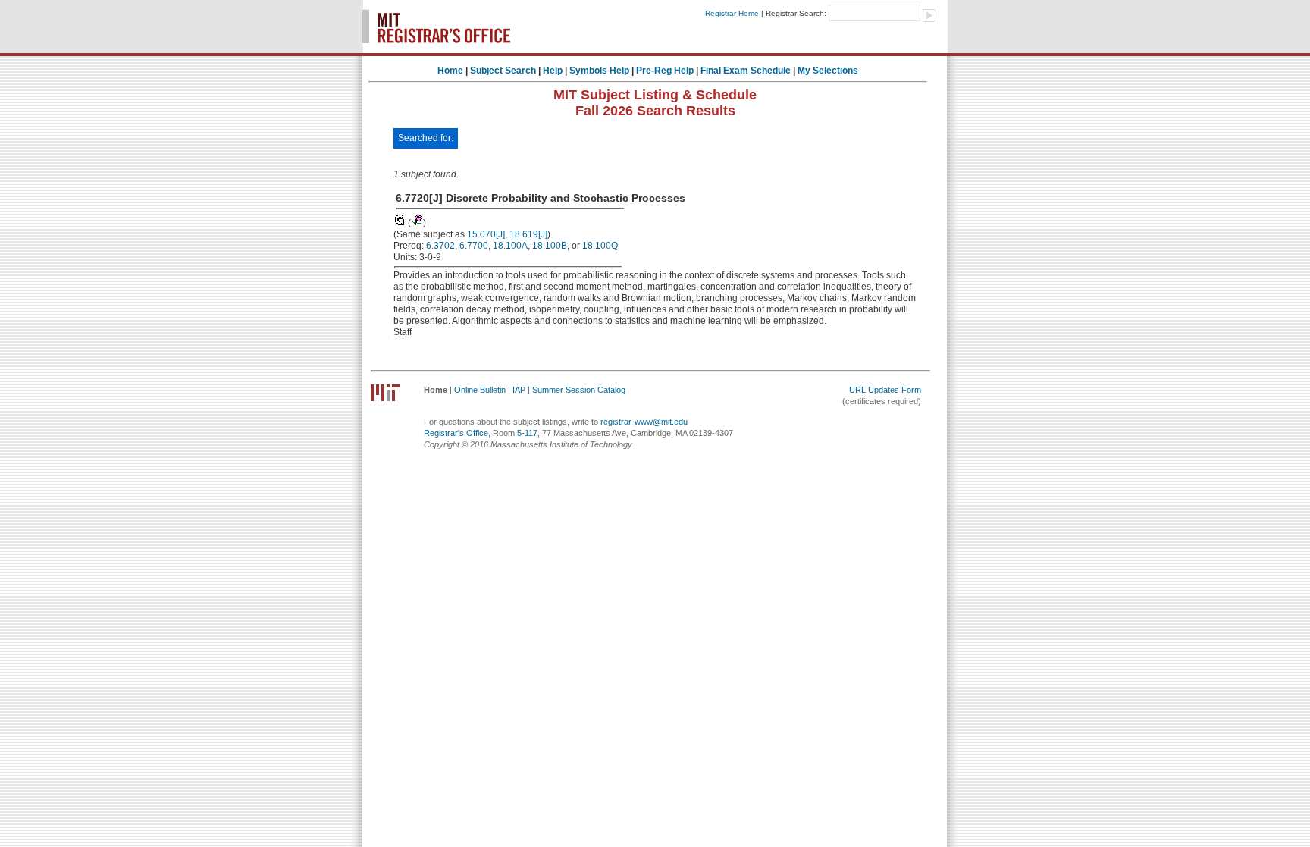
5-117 (527, 433)
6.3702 (440, 245)
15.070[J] (486, 234)
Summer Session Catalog (578, 389)
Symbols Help (599, 70)
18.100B (549, 245)
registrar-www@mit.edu (644, 421)
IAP (518, 389)
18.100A (510, 245)
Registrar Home (732, 13)
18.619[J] (528, 234)
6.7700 (473, 245)
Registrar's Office (456, 433)
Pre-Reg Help (665, 70)
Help (553, 70)
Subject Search (503, 70)
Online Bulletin (480, 389)
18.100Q (600, 245)
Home (450, 70)
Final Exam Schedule (745, 70)
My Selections (828, 70)
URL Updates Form (885, 389)
